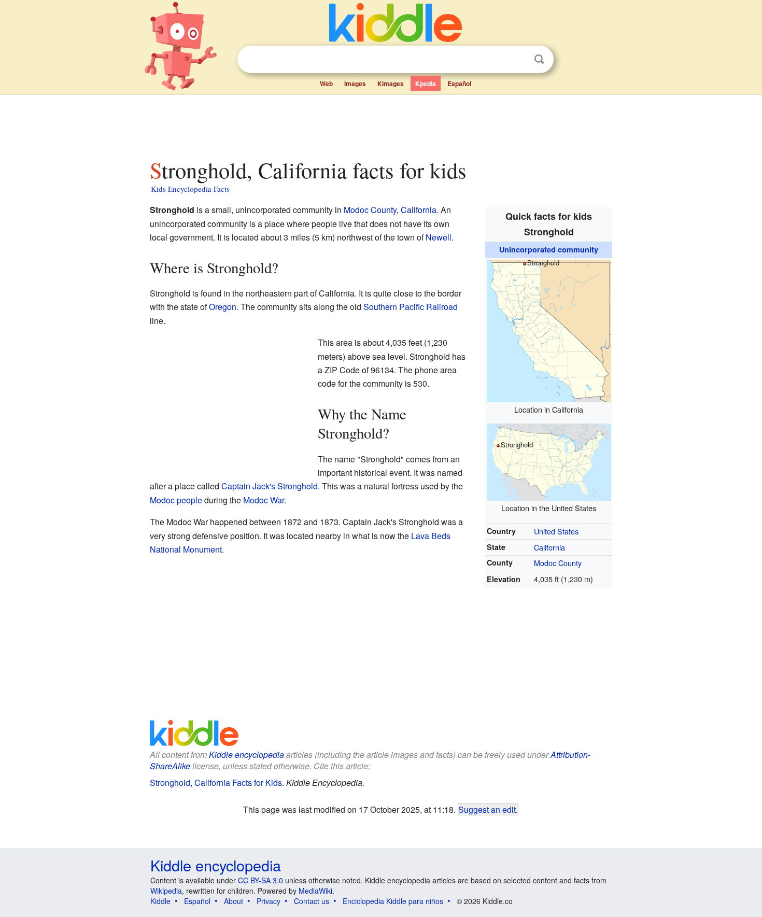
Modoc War (263, 500)
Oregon (222, 307)
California (549, 547)
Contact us (311, 901)
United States (556, 531)
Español (459, 83)
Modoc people (176, 500)
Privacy (268, 901)
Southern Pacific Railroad (410, 307)
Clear (518, 59)
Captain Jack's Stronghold (269, 486)
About (233, 901)
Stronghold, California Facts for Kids (216, 782)
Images (355, 83)
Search (539, 59)
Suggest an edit (487, 809)
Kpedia (425, 83)
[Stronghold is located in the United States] (549, 460)
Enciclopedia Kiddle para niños (393, 901)
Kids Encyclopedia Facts (190, 189)
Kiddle (160, 901)
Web (326, 83)
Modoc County (558, 562)
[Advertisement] (380, 123)
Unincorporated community (548, 249)
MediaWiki (315, 890)
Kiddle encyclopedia (246, 754)
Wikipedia (166, 890)
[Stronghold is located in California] (549, 329)
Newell (438, 237)
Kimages (390, 83)
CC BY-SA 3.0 (260, 880)
